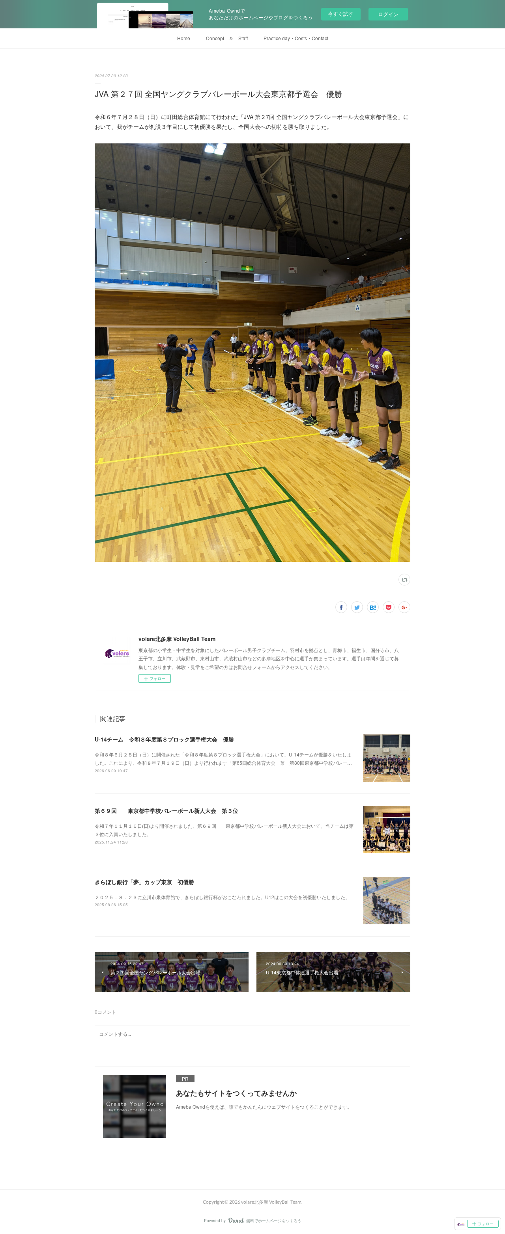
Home (183, 38)
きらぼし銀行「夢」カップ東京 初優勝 (144, 882)
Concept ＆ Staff (227, 38)
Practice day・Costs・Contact (296, 38)
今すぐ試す (341, 13)
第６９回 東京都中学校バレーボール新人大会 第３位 (166, 810)
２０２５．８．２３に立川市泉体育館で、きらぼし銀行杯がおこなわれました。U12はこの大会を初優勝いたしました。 (222, 897)
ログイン (388, 14)
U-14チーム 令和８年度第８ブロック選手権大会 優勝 (164, 739)
